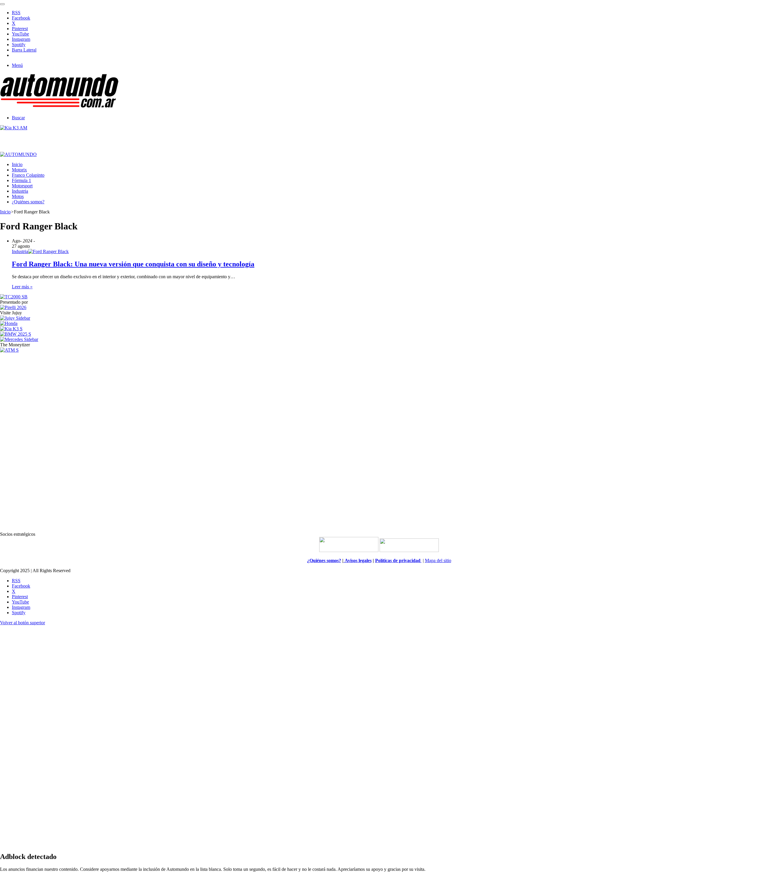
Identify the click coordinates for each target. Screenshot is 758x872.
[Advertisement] (379, 441)
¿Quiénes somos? (28, 201)
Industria (20, 191)
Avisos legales (357, 560)
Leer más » (22, 286)
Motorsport (22, 185)
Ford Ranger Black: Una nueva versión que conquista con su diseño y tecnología (133, 264)
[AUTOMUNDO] (59, 107)
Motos (18, 196)
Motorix (19, 169)
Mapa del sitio (438, 560)
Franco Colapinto (28, 175)
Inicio (17, 164)
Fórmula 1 (21, 180)
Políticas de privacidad (398, 560)
